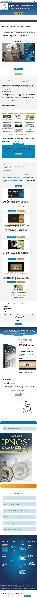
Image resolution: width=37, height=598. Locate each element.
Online (9, 384)
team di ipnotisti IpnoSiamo (13, 176)
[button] (34, 1)
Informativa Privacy (14, 556)
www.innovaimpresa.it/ (31, 585)
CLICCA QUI (18, 73)
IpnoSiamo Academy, (22, 564)
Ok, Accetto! (27, 595)
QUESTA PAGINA (18, 68)
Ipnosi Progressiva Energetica (10, 523)
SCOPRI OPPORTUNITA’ (18, 143)
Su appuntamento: (31, 544)
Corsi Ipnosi (4, 563)
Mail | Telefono (14, 585)
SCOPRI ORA (18, 186)
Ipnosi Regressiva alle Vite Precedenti (11, 504)
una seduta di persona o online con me (19, 166)
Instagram (14, 549)
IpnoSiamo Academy (8, 170)
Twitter (13, 553)
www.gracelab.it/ (18, 586)
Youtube (14, 550)
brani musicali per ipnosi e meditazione (14, 180)
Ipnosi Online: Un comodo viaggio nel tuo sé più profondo (15, 498)
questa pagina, (15, 387)
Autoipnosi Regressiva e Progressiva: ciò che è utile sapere (15, 510)
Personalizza (10, 595)
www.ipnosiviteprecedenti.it (8, 585)
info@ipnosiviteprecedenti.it (7, 1)
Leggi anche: (18, 493)
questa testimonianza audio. (19, 390)
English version (13, 560)
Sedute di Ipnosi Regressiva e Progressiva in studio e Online (15, 516)
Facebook (13, 547)
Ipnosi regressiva (4, 558)
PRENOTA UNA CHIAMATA (5, 549)
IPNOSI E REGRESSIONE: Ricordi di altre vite (22, 558)
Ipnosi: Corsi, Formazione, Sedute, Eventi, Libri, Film (14, 428)
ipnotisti (10, 168)
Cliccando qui (6, 382)
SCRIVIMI (5, 544)
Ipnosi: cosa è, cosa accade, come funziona (12, 529)
